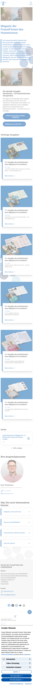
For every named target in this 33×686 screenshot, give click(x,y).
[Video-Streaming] (4, 664)
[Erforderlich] (4, 660)
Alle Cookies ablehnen (15, 675)
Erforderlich (10, 659)
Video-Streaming (12, 663)
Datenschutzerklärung (8, 654)
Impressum (27, 654)
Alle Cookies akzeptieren (15, 679)
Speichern (15, 671)
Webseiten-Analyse (13, 667)
